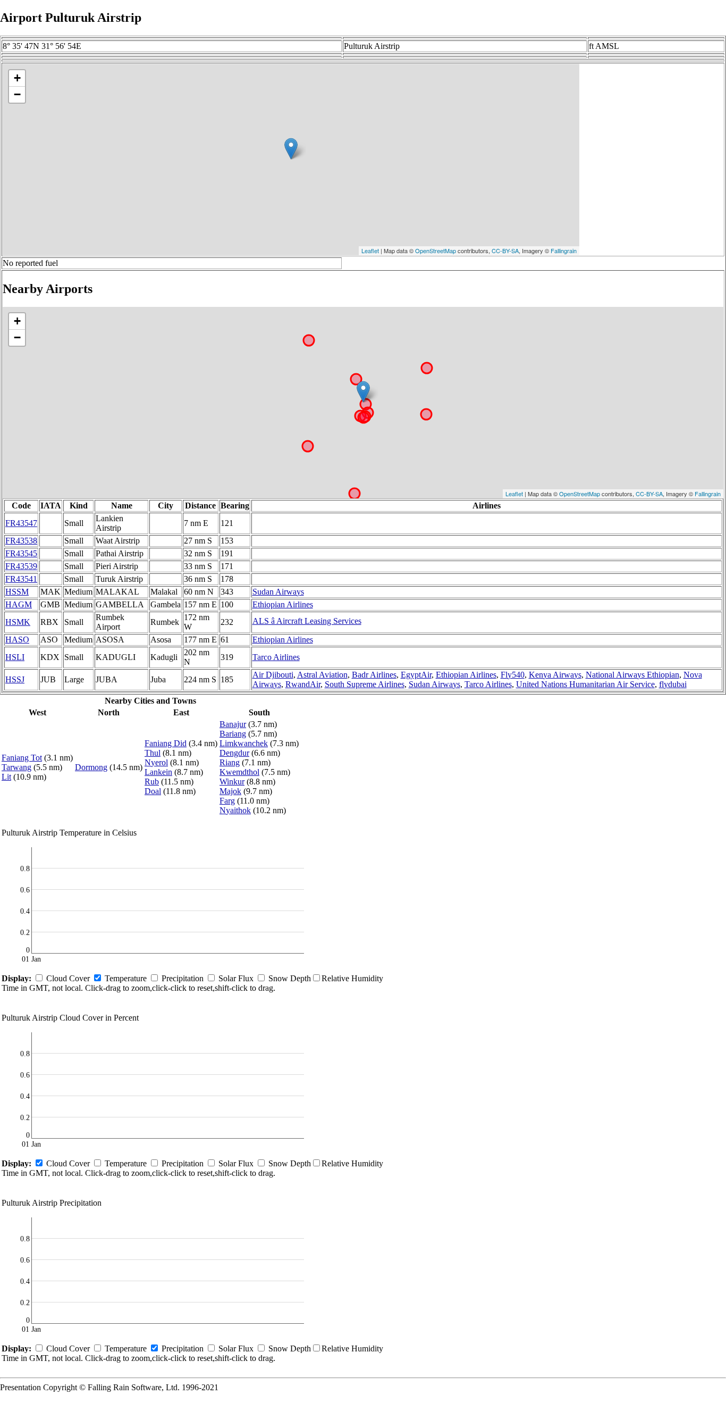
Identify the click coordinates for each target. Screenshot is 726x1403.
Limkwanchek (244, 743)
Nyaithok (235, 810)
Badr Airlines (374, 674)
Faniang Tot (22, 757)
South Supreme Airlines (364, 684)
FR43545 (21, 553)
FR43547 (21, 523)
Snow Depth (289, 978)
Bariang (233, 733)
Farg (227, 800)
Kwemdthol (239, 771)
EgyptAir (416, 674)
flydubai (673, 684)
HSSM (17, 591)
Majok (230, 791)
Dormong (91, 767)
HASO (17, 639)
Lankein (158, 771)
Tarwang (16, 767)
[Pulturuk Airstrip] (291, 149)
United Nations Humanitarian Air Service (585, 684)
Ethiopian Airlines (282, 604)
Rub (152, 781)
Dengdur (234, 752)
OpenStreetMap (435, 250)
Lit (6, 776)
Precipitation (183, 978)
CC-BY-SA (505, 250)
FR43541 (21, 578)
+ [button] (17, 78)
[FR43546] (363, 392)
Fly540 (513, 674)
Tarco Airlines (276, 657)
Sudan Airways (278, 591)
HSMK (17, 622)
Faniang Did (166, 743)
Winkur (232, 781)
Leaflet (370, 250)
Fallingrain (564, 250)
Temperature (126, 978)
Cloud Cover (68, 978)
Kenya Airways (555, 674)
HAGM (18, 604)
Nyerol (156, 762)
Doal (153, 791)
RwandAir (302, 684)
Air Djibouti (272, 674)
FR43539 (21, 566)
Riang (230, 762)
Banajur (233, 724)
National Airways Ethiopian (632, 674)
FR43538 (21, 540)
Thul (153, 752)
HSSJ (14, 679)
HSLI (14, 657)
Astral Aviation (322, 674)
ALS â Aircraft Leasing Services (306, 620)
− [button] (17, 94)
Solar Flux (236, 978)
